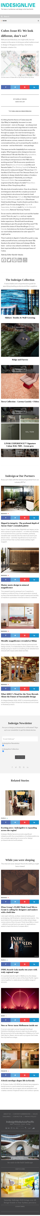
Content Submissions (21, 1114)
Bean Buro (31, 183)
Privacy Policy (30, 1116)
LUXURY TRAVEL (20, 1206)
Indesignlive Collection (10, 749)
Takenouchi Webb (7, 180)
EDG (35, 170)
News (5, 20)
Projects (4, 1071)
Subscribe (20, 757)
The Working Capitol (20, 167)
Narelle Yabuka (21, 99)
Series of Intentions (18, 165)
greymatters (31, 154)
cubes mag (18, 111)
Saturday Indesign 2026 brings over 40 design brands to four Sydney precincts (20, 1201)
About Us (7, 1114)
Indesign (4, 513)
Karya (18, 216)
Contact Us (17, 1116)
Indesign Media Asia (26, 111)
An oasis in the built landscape (20, 1162)
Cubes (13, 111)
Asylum (22, 199)
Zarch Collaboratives (8, 199)
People (3, 818)
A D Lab (20, 197)
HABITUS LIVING (20, 1169)
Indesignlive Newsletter (10, 743)
